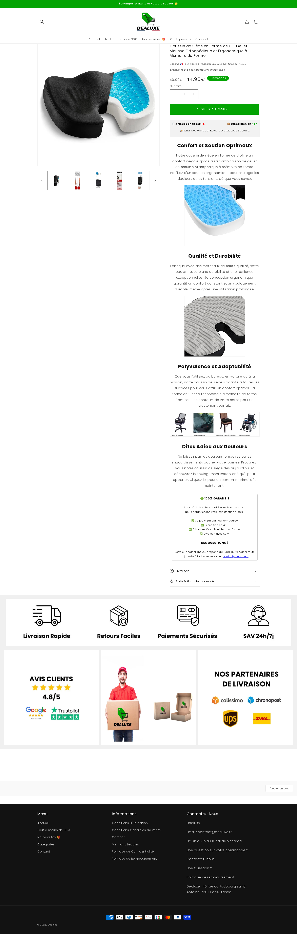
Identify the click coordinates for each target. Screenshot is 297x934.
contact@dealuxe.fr (236, 556)
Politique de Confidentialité (133, 851)
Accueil (42, 823)
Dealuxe (52, 924)
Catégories (46, 844)
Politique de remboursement (211, 877)
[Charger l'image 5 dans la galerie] (140, 180)
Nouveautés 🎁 (48, 837)
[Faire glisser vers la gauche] (41, 180)
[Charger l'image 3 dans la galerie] (98, 180)
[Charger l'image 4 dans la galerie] (119, 180)
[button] (41, 21)
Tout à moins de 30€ (53, 830)
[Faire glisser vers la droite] (155, 180)
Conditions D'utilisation (130, 823)
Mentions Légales (125, 844)
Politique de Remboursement (134, 859)
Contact (43, 851)
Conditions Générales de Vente (136, 830)
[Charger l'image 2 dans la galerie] (77, 180)
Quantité (176, 86)
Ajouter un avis (279, 788)
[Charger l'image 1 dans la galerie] (56, 180)
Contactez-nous (201, 859)
